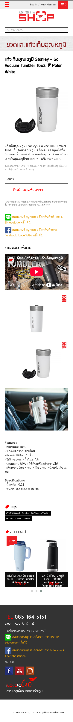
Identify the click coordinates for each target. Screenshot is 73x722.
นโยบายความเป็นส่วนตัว (53, 713)
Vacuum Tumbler (13, 518)
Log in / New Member (43, 4)
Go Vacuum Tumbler (40, 513)
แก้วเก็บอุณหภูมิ (13, 513)
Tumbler (27, 518)
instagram (30, 671)
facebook (9, 671)
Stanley (25, 513)
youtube (19, 671)
